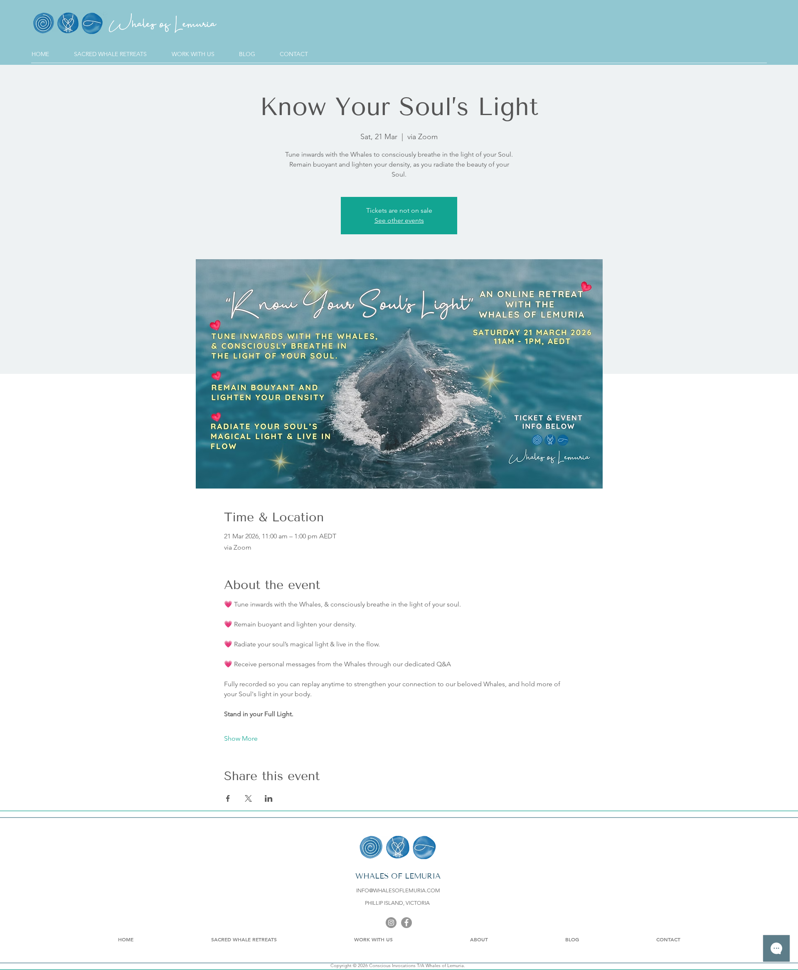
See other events (399, 220)
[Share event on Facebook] (228, 798)
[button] (201, 54)
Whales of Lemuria (162, 29)
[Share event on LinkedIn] (269, 798)
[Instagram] (391, 922)
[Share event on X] (248, 798)
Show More (241, 738)
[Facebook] (406, 922)
